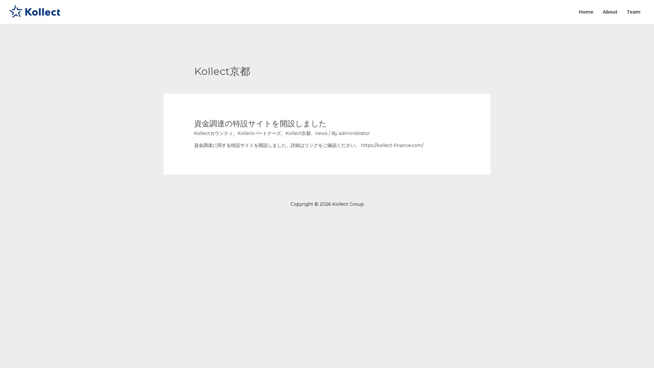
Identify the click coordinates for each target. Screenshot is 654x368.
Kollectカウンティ (213, 133)
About (610, 12)
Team (633, 12)
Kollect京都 (298, 133)
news (321, 133)
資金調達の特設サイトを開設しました (260, 123)
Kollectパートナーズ (259, 133)
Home (586, 12)
